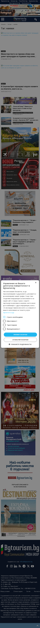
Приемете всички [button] (20, 334)
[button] (20, 344)
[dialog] (20, 314)
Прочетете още (8, 312)
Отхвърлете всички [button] (20, 340)
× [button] (35, 282)
